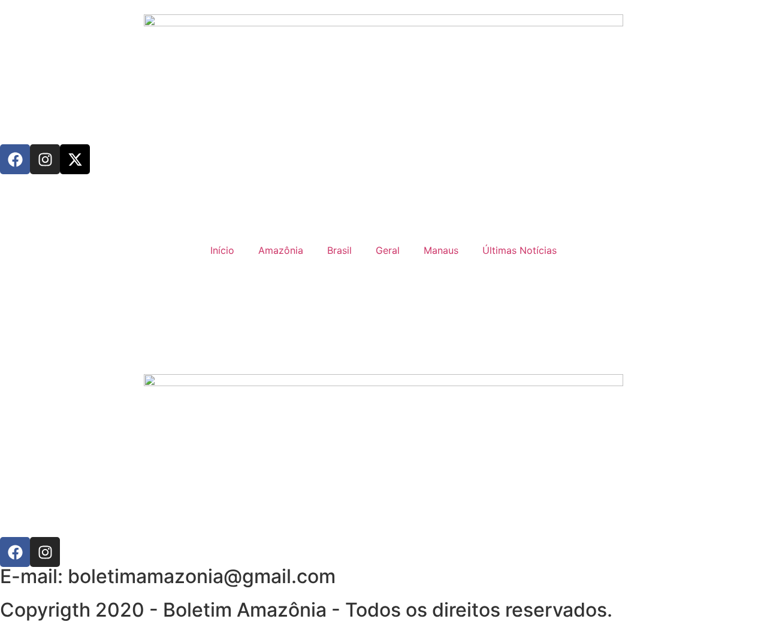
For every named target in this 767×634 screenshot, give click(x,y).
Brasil (339, 250)
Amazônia (280, 250)
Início (222, 250)
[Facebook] (15, 159)
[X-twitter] (75, 159)
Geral (388, 250)
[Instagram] (45, 159)
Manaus (441, 250)
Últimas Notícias (519, 250)
